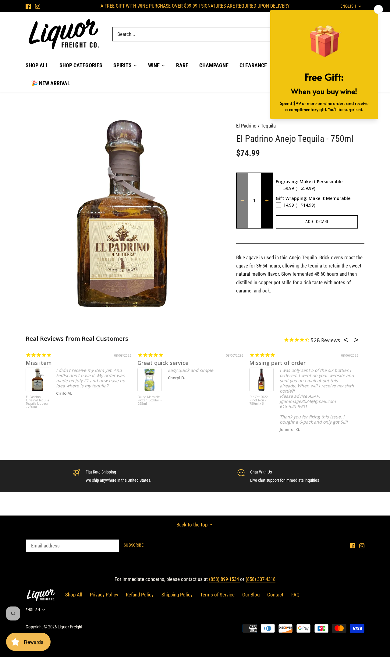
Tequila (268, 126)
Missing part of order (277, 362)
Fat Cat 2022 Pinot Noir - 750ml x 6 (259, 400)
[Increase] (267, 200)
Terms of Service (217, 595)
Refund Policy (140, 595)
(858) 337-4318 (260, 579)
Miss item (39, 362)
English (33, 609)
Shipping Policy (177, 595)
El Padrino (246, 126)
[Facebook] (28, 6)
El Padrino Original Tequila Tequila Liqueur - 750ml (37, 402)
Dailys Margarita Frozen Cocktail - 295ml (149, 400)
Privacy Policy (104, 595)
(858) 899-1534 (224, 579)
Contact (275, 595)
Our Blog (251, 595)
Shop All (73, 595)
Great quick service (163, 362)
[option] (124, 214)
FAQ (295, 595)
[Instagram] (37, 6)
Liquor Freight (70, 627)
